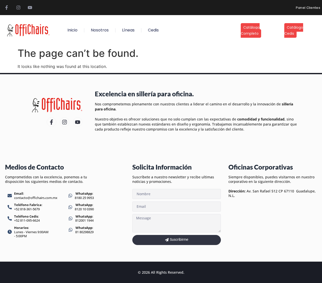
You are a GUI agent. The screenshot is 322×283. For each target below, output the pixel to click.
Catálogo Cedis (293, 30)
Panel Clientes (308, 7)
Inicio (72, 30)
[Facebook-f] (7, 8)
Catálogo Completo (250, 30)
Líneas (128, 30)
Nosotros (100, 30)
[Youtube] (30, 8)
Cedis (153, 30)
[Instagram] (18, 8)
